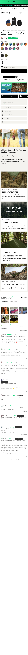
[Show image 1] (3, 30)
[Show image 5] (8, 30)
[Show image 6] (9, 30)
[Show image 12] (18, 30)
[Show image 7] (11, 30)
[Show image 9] (14, 30)
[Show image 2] (4, 30)
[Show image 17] (24, 30)
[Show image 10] (15, 30)
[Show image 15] (22, 30)
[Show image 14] (20, 30)
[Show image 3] (5, 30)
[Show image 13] (19, 30)
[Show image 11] (16, 30)
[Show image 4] (7, 30)
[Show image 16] (23, 30)
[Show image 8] (12, 30)
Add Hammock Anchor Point (9, 67)
